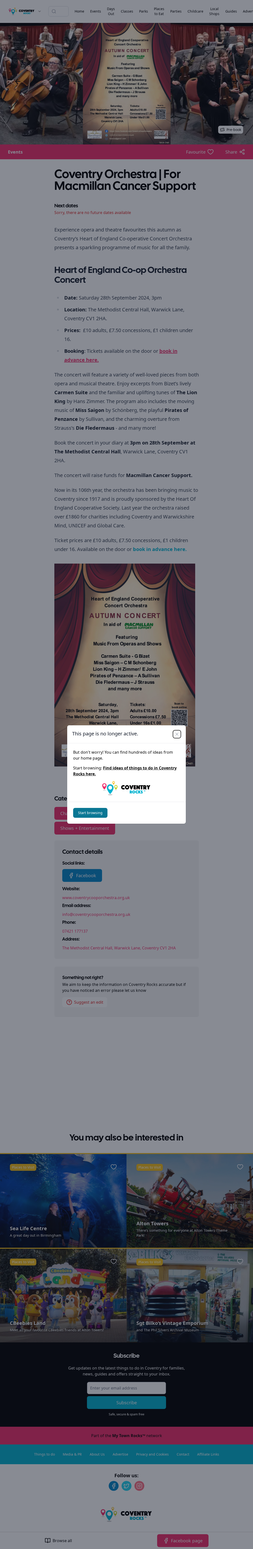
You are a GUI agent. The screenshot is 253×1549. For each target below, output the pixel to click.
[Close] (177, 734)
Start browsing (90, 812)
